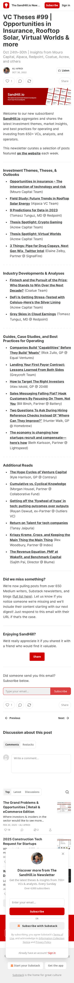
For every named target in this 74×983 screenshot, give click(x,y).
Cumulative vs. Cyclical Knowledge (38, 484)
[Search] (67, 792)
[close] (63, 854)
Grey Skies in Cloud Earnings (33, 314)
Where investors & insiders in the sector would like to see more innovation (24, 818)
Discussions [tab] (32, 792)
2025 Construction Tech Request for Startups (22, 841)
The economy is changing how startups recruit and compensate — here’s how (38, 438)
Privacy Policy (43, 942)
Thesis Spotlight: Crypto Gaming (36, 222)
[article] (37, 816)
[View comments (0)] (20, 81)
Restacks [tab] (28, 744)
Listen (65, 70)
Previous (14, 718)
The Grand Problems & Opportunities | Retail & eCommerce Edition (21, 807)
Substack (18, 975)
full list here (22, 596)
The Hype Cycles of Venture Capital (38, 472)
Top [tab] (7, 792)
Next (61, 718)
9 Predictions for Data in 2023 (34, 210)
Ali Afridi (17, 68)
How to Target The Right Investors (37, 381)
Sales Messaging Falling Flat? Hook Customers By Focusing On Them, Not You (40, 399)
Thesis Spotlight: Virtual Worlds (35, 234)
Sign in (66, 5)
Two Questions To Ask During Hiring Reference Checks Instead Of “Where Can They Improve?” (39, 415)
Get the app (55, 965)
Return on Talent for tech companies (39, 523)
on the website (29, 153)
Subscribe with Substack (39, 926)
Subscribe (52, 5)
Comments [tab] (12, 744)
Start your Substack (27, 965)
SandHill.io (11, 119)
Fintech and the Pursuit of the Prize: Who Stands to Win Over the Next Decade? (38, 285)
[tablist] (19, 744)
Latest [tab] (17, 792)
